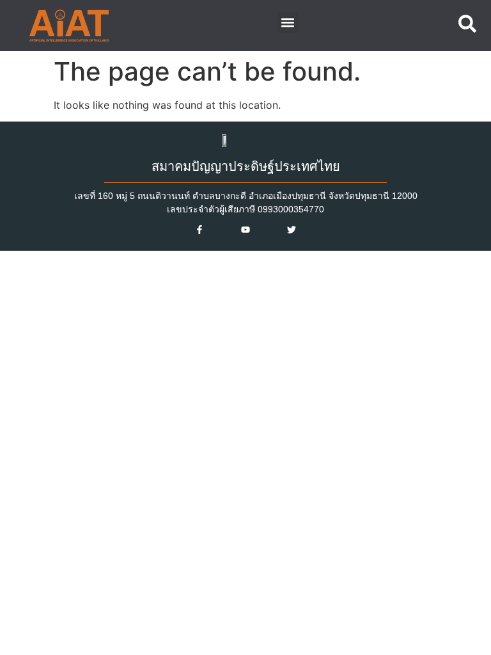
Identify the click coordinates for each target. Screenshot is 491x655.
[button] (288, 22)
